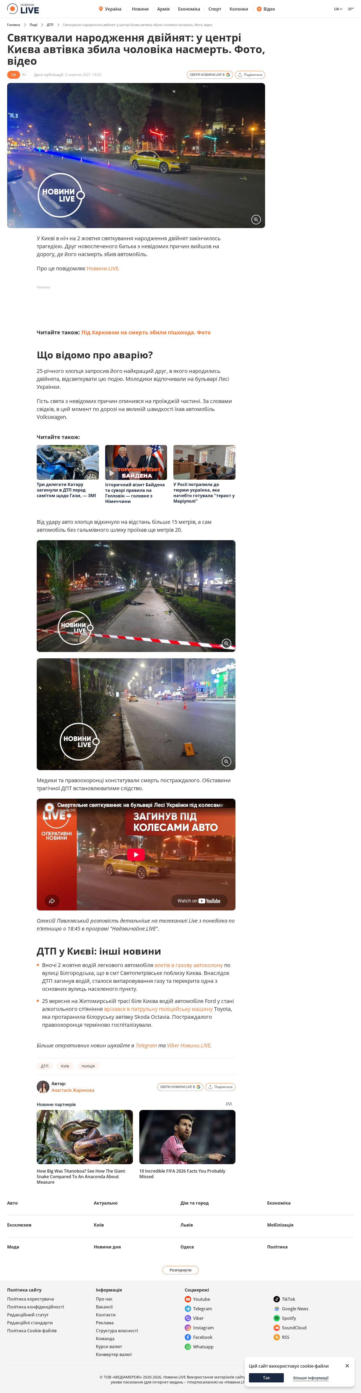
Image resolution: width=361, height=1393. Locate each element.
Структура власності (117, 1331)
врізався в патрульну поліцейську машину (158, 1008)
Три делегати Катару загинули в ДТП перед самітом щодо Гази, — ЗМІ (66, 490)
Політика (277, 1247)
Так (266, 1378)
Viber (198, 1318)
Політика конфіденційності (35, 1307)
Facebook (202, 1337)
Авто (12, 1203)
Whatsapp (203, 1347)
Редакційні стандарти (30, 1323)
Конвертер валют (114, 1354)
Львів (187, 1225)
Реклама (105, 1323)
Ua (336, 8)
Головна (13, 24)
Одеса (187, 1247)
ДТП (50, 24)
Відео (269, 9)
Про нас (104, 1299)
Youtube (201, 1299)
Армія (163, 9)
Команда (105, 1338)
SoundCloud (294, 1328)
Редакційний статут (28, 1315)
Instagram (203, 1328)
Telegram (202, 1309)
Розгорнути (181, 1269)
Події (33, 24)
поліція (88, 1065)
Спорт (215, 9)
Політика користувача (30, 1299)
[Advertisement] (133, 303)
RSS (285, 1337)
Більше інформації (310, 1377)
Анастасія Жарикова (73, 1090)
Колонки (239, 9)
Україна (113, 9)
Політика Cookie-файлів (32, 1331)
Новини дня (107, 1247)
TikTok (288, 1299)
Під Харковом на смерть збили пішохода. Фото (146, 332)
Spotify (289, 1318)
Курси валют (109, 1346)
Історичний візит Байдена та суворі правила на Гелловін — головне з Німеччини (135, 493)
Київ (65, 1065)
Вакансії (104, 1307)
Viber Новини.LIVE (188, 1045)
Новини (140, 9)
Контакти (106, 1315)
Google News (295, 1309)
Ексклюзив (19, 1225)
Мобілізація (280, 1225)
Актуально (106, 1203)
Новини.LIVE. (103, 268)
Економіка (189, 9)
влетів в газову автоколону (189, 965)
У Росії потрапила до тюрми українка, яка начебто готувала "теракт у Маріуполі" (204, 493)
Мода (13, 1247)
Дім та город (195, 1203)
